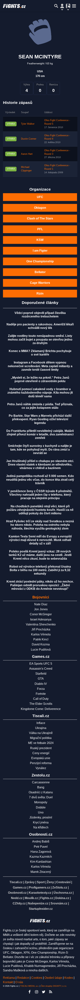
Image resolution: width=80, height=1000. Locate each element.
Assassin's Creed (40, 668)
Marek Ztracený (41, 871)
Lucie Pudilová (41, 649)
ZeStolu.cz (59, 887)
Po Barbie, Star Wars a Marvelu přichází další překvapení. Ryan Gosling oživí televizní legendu (40, 419)
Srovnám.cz (59, 903)
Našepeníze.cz (38, 903)
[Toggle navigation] (74, 5)
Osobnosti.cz (17, 892)
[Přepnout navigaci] (62, 5)
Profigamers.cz (39, 887)
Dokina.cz (62, 898)
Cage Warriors (40, 282)
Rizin (40, 293)
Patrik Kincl (40, 639)
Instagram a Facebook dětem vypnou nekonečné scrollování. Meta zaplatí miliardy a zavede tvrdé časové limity (40, 366)
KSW (40, 239)
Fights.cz (46, 898)
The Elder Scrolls (40, 703)
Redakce (23, 977)
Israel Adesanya (40, 619)
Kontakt (8, 982)
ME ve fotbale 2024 (41, 742)
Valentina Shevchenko (41, 624)
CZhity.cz (19, 903)
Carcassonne (41, 782)
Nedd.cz (17, 898)
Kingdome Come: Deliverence (41, 708)
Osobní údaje (53, 977)
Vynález (41, 768)
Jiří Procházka (40, 629)
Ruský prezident (41, 748)
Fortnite (41, 693)
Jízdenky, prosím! (40, 817)
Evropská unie (40, 758)
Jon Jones (41, 609)
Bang (40, 787)
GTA (41, 678)
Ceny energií (40, 753)
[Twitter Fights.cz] (43, 992)
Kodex (69, 977)
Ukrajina (40, 728)
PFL (40, 229)
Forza (41, 688)
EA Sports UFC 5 (40, 663)
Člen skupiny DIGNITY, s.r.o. (54, 986)
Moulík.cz (31, 898)
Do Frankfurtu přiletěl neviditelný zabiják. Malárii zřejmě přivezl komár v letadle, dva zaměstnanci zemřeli (40, 434)
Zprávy (30, 882)
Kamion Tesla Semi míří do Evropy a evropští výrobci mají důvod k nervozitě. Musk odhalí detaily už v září (40, 540)
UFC (40, 197)
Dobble (41, 807)
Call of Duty (41, 698)
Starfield (40, 673)
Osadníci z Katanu (41, 792)
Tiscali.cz (16, 882)
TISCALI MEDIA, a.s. (29, 986)
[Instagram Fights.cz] (36, 992)
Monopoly (40, 802)
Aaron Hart (27, 154)
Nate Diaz (40, 604)
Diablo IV (41, 683)
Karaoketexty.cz (40, 892)
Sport (41, 882)
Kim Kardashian (40, 861)
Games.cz (20, 887)
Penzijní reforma (41, 763)
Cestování (63, 882)
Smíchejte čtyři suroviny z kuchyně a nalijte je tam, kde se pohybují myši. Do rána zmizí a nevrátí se (40, 449)
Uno (41, 812)
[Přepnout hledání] (56, 5)
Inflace (40, 723)
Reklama (9, 977)
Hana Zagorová (41, 851)
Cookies (36, 977)
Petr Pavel (41, 846)
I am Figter (40, 250)
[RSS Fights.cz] (50, 992)
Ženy (50, 882)
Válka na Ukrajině (41, 733)
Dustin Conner (28, 139)
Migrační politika (41, 738)
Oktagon (40, 207)
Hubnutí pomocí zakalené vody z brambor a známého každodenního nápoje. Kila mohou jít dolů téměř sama (40, 393)
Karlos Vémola (41, 634)
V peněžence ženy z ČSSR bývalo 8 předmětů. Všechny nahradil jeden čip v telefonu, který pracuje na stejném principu (40, 495)
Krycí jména (41, 822)
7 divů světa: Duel (41, 797)
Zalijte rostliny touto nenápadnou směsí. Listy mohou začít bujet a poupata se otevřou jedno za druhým (40, 339)
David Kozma (41, 644)
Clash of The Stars (40, 218)
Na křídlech (40, 827)
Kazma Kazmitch (41, 856)
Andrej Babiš (40, 841)
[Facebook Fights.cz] (29, 992)
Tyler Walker (27, 124)
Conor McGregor (41, 614)
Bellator (40, 272)
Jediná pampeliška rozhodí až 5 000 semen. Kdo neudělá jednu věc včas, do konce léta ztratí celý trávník (40, 479)
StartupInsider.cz (41, 908)
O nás (19, 982)
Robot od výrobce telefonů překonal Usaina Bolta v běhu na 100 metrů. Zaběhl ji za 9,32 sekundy (40, 570)
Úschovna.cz (63, 892)
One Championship (40, 261)
